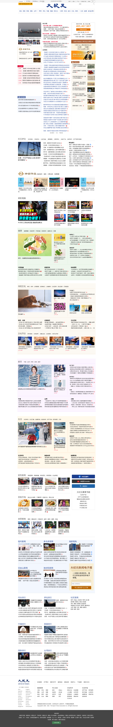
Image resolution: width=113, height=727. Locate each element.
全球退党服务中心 (34, 717)
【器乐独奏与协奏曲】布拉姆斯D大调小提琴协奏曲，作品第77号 (40, 190)
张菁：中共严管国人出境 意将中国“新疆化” (56, 616)
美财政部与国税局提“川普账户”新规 (53, 75)
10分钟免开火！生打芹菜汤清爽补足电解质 (81, 269)
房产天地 (49, 419)
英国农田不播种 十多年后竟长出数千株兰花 (55, 117)
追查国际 (49, 717)
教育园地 (69, 696)
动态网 (49, 719)
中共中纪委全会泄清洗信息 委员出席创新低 (30, 614)
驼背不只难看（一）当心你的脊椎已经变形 (80, 249)
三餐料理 (38, 497)
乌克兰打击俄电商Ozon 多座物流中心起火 (55, 101)
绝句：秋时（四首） (59, 298)
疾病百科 (44, 231)
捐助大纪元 (86, 682)
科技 (65, 11)
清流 (80, 717)
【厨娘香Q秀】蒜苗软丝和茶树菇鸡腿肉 (50, 510)
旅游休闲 (43, 419)
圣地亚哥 (83, 603)
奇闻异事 (30, 475)
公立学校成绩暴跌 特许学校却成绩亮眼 (29, 554)
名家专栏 (69, 139)
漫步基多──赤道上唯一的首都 (52, 461)
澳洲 (81, 607)
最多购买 (39, 174)
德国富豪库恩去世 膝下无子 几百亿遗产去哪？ (56, 80)
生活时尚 (26, 419)
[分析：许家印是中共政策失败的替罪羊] (29, 30)
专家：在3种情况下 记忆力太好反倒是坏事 (80, 443)
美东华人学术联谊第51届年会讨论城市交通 (30, 552)
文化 (72, 11)
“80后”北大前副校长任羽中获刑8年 (53, 45)
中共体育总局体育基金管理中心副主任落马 (55, 46)
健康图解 (26, 231)
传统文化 (76, 62)
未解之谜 (42, 333)
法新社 (20, 717)
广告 (78, 1)
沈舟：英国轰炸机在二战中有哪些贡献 (53, 149)
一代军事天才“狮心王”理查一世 (52, 328)
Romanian (20, 701)
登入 (93, 1)
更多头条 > (29, 45)
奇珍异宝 (42, 475)
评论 (44, 11)
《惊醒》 (87, 47)
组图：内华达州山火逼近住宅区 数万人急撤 (55, 106)
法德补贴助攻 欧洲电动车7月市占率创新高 (55, 86)
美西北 (77, 601)
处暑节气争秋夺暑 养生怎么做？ (78, 292)
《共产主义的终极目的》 (87, 34)
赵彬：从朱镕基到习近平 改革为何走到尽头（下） (81, 160)
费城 (75, 603)
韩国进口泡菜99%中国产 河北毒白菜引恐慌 (55, 119)
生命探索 (76, 690)
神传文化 (69, 690)
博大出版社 (55, 719)
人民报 (64, 717)
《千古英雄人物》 (83, 507)
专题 (47, 11)
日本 (78, 607)
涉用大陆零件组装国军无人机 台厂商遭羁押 (62, 655)
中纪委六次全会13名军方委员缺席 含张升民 (30, 608)
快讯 (21, 66)
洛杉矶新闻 (48, 568)
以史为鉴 (43, 139)
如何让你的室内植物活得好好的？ (78, 440)
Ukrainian (28, 699)
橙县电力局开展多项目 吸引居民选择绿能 (55, 587)
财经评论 (56, 139)
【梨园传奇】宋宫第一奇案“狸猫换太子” (80, 298)
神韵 (76, 11)
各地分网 (90, 11)
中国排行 (22, 624)
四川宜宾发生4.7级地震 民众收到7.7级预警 (55, 82)
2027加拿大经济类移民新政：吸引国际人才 (55, 558)
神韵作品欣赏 (73, 313)
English (28, 689)
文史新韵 (48, 333)
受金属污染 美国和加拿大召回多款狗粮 (54, 71)
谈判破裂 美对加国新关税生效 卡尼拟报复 (29, 663)
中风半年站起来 (74, 244)
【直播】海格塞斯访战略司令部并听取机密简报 (56, 67)
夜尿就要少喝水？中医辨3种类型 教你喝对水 (29, 271)
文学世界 (76, 692)
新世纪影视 (43, 717)
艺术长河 (69, 698)
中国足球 (40, 519)
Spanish (20, 691)
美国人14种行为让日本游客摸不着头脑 (28, 661)
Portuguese (29, 696)
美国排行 (48, 624)
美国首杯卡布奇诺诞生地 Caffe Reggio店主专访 (81, 445)
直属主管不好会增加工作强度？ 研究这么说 (82, 459)
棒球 (49, 519)
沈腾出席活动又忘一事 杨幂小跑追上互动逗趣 (81, 371)
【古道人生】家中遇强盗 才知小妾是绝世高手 (29, 328)
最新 (45, 174)
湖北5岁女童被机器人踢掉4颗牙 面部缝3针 (55, 108)
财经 (61, 11)
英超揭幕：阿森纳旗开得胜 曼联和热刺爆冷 (63, 531)
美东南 (84, 601)
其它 (60, 696)
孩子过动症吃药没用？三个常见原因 (54, 269)
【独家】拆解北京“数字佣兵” (77, 558)
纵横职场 (38, 419)
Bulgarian (20, 706)
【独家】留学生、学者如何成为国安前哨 (80, 556)
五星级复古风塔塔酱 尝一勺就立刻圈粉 (23, 510)
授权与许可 (53, 682)
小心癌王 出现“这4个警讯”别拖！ (78, 236)
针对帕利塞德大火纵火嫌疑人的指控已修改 (55, 582)
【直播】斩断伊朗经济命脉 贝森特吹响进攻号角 (57, 54)
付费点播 (50, 174)
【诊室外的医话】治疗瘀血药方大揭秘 (27, 273)
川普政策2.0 (53, 33)
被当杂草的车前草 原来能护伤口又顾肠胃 (28, 269)
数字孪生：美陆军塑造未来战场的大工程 (54, 163)
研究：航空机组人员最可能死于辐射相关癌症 (82, 461)
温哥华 (82, 605)
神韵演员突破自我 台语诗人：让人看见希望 (56, 27)
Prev (20, 30)
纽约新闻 (22, 97)
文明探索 (36, 286)
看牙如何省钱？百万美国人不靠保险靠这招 (80, 253)
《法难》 (80, 47)
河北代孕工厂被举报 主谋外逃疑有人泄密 (55, 91)
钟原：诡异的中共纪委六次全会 (52, 143)
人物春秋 (48, 286)
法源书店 (84, 715)
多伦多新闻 (48, 541)
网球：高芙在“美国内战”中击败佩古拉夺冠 (23, 531)
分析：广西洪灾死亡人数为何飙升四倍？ (55, 125)
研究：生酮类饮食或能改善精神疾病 (29, 258)
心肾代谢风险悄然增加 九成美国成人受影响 (55, 273)
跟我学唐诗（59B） (78, 105)
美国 (24, 11)
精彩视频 (22, 198)
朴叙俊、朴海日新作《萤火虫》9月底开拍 (81, 404)
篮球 (45, 519)
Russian (20, 699)
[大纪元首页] (24, 684)
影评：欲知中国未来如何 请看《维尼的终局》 (80, 146)
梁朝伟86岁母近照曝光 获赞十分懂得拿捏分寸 (81, 369)
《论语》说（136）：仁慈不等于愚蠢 (80, 324)
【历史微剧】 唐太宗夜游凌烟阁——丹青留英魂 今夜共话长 (79, 84)
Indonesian (29, 693)
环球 (32, 362)
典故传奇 (76, 696)
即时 (40, 11)
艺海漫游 (66, 286)
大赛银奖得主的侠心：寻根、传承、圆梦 (36, 545)
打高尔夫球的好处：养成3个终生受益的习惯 (29, 457)
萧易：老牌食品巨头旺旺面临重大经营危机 (79, 154)
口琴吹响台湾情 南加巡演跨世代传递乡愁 (61, 572)
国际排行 (22, 650)
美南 (80, 601)
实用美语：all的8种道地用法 (25, 461)
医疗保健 (84, 692)
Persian (28, 704)
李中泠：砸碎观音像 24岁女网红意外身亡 (54, 152)
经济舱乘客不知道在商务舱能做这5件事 (79, 424)
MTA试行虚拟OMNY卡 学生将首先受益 (28, 105)
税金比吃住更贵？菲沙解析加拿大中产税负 (55, 560)
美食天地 (22, 497)
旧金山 (75, 600)
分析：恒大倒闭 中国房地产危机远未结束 (29, 643)
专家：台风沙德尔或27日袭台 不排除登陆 (55, 663)
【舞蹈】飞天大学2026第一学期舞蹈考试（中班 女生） (87, 190)
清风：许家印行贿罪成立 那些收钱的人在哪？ (80, 161)
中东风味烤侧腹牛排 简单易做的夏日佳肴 (37, 510)
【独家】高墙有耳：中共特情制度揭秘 (79, 554)
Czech (27, 701)
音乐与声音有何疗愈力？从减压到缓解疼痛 (80, 257)
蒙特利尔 (87, 605)
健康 (85, 11)
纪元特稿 (30, 139)
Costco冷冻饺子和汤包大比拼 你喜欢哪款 (50, 488)
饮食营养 (32, 231)
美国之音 (44, 715)
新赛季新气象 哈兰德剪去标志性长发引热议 (37, 488)
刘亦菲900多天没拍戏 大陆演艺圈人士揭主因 (81, 367)
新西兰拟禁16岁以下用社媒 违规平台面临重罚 (56, 97)
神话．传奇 (30, 286)
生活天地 (85, 688)
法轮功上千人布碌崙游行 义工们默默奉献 (55, 121)
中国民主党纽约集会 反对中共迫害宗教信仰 (29, 111)
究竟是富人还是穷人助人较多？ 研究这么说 (80, 432)
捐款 (74, 1)
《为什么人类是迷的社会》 (83, 45)
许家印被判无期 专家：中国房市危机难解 (55, 112)
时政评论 (37, 139)
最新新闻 (40, 688)
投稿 (89, 1)
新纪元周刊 (90, 715)
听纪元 (56, 11)
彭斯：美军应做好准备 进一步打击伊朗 (54, 38)
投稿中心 (73, 682)
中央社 (27, 717)
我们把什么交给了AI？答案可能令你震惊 (59, 244)
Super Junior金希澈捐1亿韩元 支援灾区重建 (80, 380)
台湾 (35, 11)
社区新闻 (74, 597)
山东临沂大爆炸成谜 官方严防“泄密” (28, 612)
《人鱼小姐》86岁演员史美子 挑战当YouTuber (82, 402)
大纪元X (84, 486)
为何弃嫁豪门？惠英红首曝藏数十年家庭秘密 (81, 373)
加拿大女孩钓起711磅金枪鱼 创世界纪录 (54, 69)
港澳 (47, 692)
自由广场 (63, 139)
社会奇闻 (55, 475)
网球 (29, 519)
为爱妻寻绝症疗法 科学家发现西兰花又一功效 (59, 259)
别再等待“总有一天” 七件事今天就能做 (79, 255)
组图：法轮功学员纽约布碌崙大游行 (53, 93)
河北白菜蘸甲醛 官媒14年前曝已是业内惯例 (55, 127)
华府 (83, 600)
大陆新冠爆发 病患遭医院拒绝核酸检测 (29, 641)
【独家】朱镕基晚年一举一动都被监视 (79, 552)
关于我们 (28, 1)
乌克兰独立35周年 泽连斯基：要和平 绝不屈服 (56, 73)
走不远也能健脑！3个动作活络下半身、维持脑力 (82, 240)
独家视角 (73, 541)
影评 (39, 362)
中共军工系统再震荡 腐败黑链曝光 (30, 222)
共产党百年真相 (77, 139)
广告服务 (79, 682)
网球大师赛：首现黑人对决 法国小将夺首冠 (37, 531)
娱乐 (69, 11)
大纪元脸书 (85, 477)
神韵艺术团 (22, 715)
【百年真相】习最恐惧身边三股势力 (88, 347)
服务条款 (60, 682)
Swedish (20, 698)
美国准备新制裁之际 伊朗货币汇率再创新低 (55, 88)
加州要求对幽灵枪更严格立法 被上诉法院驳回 (56, 95)
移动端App (35, 1)
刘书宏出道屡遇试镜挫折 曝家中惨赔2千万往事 (56, 402)
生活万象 (32, 419)
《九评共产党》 (77, 34)
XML (57, 132)
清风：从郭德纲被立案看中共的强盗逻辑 (79, 148)
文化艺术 (70, 688)
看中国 (68, 717)
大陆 (20, 11)
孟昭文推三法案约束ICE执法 (26, 560)
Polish (27, 703)
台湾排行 (48, 650)
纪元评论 (22, 139)
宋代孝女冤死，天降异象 (24, 326)
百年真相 (30, 333)
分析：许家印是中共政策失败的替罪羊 (29, 38)
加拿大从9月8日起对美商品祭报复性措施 (29, 667)
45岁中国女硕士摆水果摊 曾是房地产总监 (55, 58)
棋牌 (53, 519)
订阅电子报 (83, 1)
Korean (20, 693)
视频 (51, 11)
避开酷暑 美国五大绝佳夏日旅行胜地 (54, 457)
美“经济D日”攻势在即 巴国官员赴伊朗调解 (55, 37)
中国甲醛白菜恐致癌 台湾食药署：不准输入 (55, 84)
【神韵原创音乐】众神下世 (25, 58)
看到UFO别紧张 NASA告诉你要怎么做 (59, 432)
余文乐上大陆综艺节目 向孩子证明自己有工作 (29, 402)
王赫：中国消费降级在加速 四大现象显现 (79, 152)
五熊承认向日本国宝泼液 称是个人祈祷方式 (31, 389)
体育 (38, 696)
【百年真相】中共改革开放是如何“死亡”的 (40, 347)
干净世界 (39, 715)
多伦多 (78, 605)
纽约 (72, 600)
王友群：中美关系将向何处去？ (52, 145)
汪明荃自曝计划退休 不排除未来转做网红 (28, 404)
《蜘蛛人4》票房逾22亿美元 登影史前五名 (80, 386)
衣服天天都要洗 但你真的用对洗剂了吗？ (80, 430)
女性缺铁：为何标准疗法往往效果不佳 (80, 271)
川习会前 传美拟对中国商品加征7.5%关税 (55, 56)
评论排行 (71, 143)
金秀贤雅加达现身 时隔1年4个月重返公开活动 (59, 390)
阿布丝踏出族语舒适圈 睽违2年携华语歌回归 (56, 406)
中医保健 (38, 231)
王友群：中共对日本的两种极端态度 (53, 154)
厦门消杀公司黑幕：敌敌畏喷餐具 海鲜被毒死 (56, 123)
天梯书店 (78, 715)
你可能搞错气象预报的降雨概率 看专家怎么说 (31, 446)
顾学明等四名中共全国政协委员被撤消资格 (55, 104)
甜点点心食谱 (31, 497)
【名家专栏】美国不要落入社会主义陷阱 (54, 160)
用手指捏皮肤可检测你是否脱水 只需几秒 (28, 463)
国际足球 (34, 519)
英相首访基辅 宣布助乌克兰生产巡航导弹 (55, 110)
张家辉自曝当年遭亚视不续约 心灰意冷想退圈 (29, 400)
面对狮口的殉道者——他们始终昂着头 (54, 322)
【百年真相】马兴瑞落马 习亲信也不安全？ (25, 347)
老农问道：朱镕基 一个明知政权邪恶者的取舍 (80, 165)
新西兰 (85, 607)
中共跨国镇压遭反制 (57, 25)
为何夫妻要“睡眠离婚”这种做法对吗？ (79, 441)
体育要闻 (22, 518)
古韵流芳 (36, 333)
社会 (43, 696)
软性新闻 (22, 475)
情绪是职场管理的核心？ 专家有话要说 (80, 463)
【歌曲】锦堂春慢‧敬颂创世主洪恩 (78, 296)
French (20, 694)
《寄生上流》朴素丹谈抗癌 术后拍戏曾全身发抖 (83, 406)
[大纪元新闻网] (56, 6)
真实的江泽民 (54, 41)
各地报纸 (39, 682)
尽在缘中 (20, 314)
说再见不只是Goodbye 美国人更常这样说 (80, 438)
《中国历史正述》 (83, 505)
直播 (55, 231)
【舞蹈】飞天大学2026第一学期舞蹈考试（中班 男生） (25, 190)
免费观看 (56, 174)
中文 (19, 689)
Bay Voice (54, 717)
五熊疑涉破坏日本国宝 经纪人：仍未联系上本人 (82, 382)
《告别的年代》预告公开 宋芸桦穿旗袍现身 (55, 400)
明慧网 (72, 717)
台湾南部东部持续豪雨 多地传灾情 (53, 60)
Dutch (27, 698)
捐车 (69, 1)
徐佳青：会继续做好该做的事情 (52, 554)
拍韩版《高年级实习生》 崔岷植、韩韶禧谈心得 (59, 374)
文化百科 (54, 286)
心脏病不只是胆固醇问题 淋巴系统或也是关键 (56, 275)
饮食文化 (45, 497)
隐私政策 (66, 682)
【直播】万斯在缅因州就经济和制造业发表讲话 (56, 65)
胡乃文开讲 (55, 333)
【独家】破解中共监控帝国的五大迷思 (79, 560)
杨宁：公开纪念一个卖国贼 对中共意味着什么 (80, 156)
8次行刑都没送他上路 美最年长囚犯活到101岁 (63, 488)
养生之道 (51, 497)
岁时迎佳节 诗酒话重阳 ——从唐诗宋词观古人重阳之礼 (79, 95)
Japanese (28, 691)
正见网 (76, 717)
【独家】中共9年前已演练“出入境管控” (54, 52)
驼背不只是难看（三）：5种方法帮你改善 (80, 238)
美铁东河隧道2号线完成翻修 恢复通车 (28, 556)
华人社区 (55, 688)
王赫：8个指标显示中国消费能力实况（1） (56, 608)
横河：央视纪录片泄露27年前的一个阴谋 (79, 144)
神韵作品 (28, 715)
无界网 (92, 717)
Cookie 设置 (56, 722)
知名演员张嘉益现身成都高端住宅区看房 (29, 638)
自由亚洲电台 (61, 715)
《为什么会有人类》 (83, 49)
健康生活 (50, 231)
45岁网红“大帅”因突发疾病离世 (27, 636)
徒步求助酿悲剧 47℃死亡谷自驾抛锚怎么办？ (56, 78)
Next (39, 30)
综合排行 (22, 597)
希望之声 (33, 715)
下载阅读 (61, 132)
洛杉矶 (80, 600)
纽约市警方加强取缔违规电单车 (26, 99)
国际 (31, 11)
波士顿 (87, 600)
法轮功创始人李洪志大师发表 (83, 41)
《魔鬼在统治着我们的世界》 (83, 499)
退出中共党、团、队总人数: (83, 24)
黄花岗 (59, 717)
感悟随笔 (50, 139)
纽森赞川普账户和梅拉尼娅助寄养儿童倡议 (56, 634)
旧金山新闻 (23, 568)
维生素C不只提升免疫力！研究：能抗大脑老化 (82, 273)
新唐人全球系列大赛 (86, 313)
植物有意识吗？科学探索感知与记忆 (79, 251)
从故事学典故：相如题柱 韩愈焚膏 (53, 324)
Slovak (20, 703)
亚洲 (78, 609)
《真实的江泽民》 (83, 503)
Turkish (20, 704)
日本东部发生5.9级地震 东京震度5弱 (28, 665)
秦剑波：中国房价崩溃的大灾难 (77, 150)
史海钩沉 (42, 286)
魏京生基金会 (62, 719)
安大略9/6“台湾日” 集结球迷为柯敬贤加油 (55, 578)
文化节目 (22, 333)
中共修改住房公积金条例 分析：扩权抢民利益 (36, 628)
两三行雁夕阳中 (74, 300)
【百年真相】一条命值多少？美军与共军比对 (72, 347)
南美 (75, 609)
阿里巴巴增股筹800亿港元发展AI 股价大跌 (55, 43)
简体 (43, 1)
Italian (19, 696)
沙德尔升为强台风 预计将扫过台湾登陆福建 (55, 99)
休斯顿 (79, 603)
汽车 (60, 419)
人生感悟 (69, 692)
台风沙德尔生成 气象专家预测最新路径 (55, 667)
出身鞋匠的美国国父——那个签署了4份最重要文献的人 (79, 66)
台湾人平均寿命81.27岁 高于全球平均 (54, 62)
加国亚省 (73, 605)
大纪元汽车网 (86, 717)
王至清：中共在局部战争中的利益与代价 (79, 163)
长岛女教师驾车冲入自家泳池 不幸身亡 (28, 108)
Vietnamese (29, 706)
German (28, 694)
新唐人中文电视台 (52, 715)
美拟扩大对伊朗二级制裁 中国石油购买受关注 (56, 35)
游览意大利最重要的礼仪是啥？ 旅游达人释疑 (56, 459)
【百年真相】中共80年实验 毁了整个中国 (56, 347)
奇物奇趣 (36, 475)
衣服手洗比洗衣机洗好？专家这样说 (27, 459)
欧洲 (72, 609)
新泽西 (72, 601)
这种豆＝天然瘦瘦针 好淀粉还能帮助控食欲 (82, 275)
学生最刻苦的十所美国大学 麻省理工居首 (55, 643)
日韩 (35, 362)
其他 (56, 519)
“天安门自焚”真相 (79, 36)
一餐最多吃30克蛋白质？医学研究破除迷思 (80, 242)
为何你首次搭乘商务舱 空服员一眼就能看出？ (56, 463)
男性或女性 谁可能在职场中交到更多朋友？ (82, 457)
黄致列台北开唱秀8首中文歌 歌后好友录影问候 (81, 378)
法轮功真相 (89, 36)
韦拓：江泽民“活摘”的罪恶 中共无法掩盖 (79, 158)
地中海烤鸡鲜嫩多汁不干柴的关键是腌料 (63, 510)
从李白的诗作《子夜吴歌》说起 (79, 326)
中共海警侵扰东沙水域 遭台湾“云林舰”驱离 (56, 669)
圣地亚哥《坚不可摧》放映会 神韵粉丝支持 (56, 30)
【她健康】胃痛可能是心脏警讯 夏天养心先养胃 (30, 275)
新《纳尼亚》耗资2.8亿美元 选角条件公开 (80, 384)
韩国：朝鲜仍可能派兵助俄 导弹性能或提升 (55, 130)
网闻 (47, 696)
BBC (24, 717)
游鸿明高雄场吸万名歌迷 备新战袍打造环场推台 (56, 404)
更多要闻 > (52, 132)
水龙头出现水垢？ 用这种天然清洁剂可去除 (80, 426)
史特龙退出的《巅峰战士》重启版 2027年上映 (81, 393)
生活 (81, 11)
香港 (27, 11)
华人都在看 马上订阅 (81, 587)
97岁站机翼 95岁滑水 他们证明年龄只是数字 (55, 114)
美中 (72, 603)
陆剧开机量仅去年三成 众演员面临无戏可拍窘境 (30, 406)
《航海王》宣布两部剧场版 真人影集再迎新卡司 (82, 391)
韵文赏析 (60, 286)
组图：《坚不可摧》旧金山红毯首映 (54, 29)
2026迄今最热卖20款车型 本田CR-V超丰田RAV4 (23, 488)
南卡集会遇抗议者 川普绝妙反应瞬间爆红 (55, 636)
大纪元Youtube (85, 481)
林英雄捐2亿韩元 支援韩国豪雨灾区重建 (81, 400)
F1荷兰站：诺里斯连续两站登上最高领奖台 (50, 531)
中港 (25, 362)
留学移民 (55, 419)
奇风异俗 (48, 475)
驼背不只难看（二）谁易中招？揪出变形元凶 (56, 271)
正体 (41, 1)
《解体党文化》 (83, 501)
